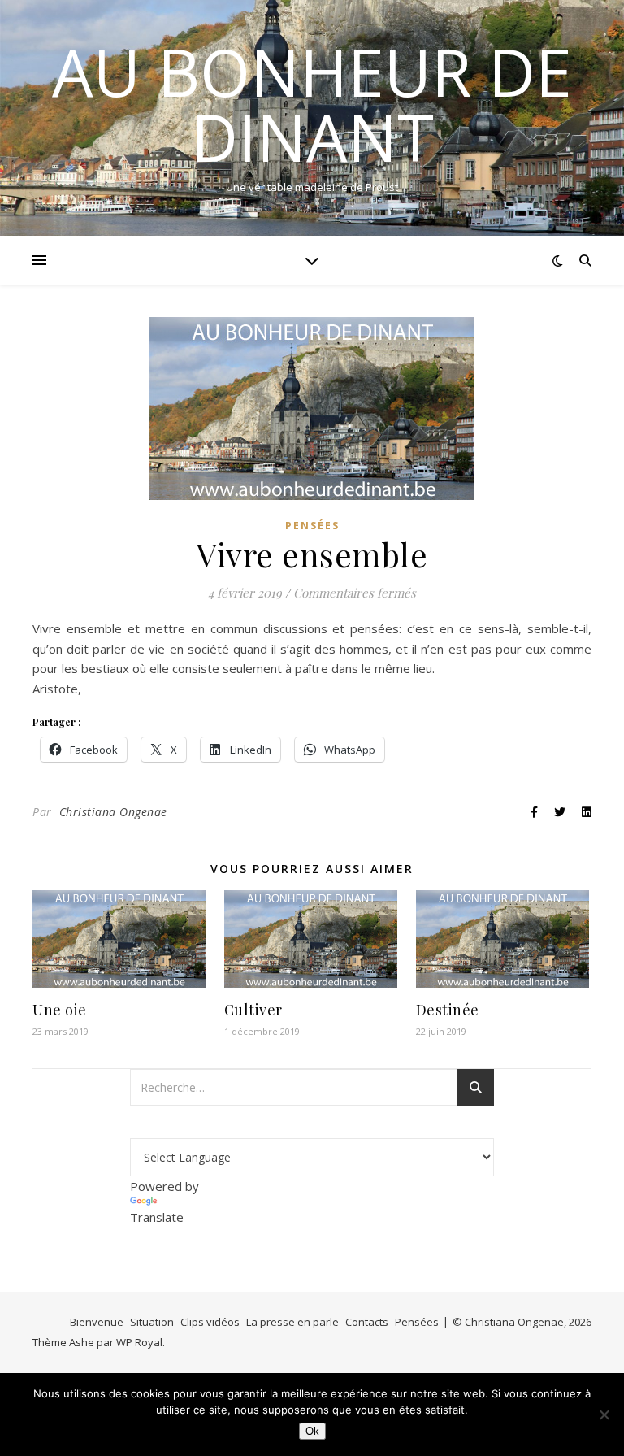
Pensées (312, 525)
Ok (312, 1431)
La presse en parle (292, 1322)
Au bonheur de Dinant (312, 104)
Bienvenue (97, 1322)
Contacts (366, 1322)
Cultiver (253, 1009)
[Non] (604, 1414)
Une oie (59, 1009)
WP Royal (139, 1342)
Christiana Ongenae (113, 811)
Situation (152, 1322)
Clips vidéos (210, 1322)
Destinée (447, 1009)
